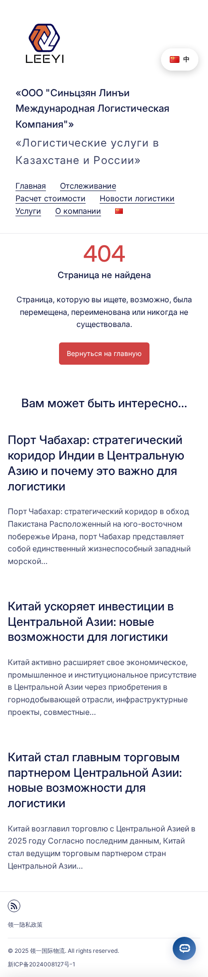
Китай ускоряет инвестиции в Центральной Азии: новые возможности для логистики (91, 621)
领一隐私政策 (25, 924)
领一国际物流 (47, 950)
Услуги (28, 211)
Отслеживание (88, 186)
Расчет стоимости (50, 198)
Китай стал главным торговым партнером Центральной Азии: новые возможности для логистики (95, 780)
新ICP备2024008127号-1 (41, 964)
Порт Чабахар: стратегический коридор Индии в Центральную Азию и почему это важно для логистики (96, 462)
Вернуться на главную (104, 353)
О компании (78, 211)
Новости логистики (137, 198)
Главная (30, 186)
